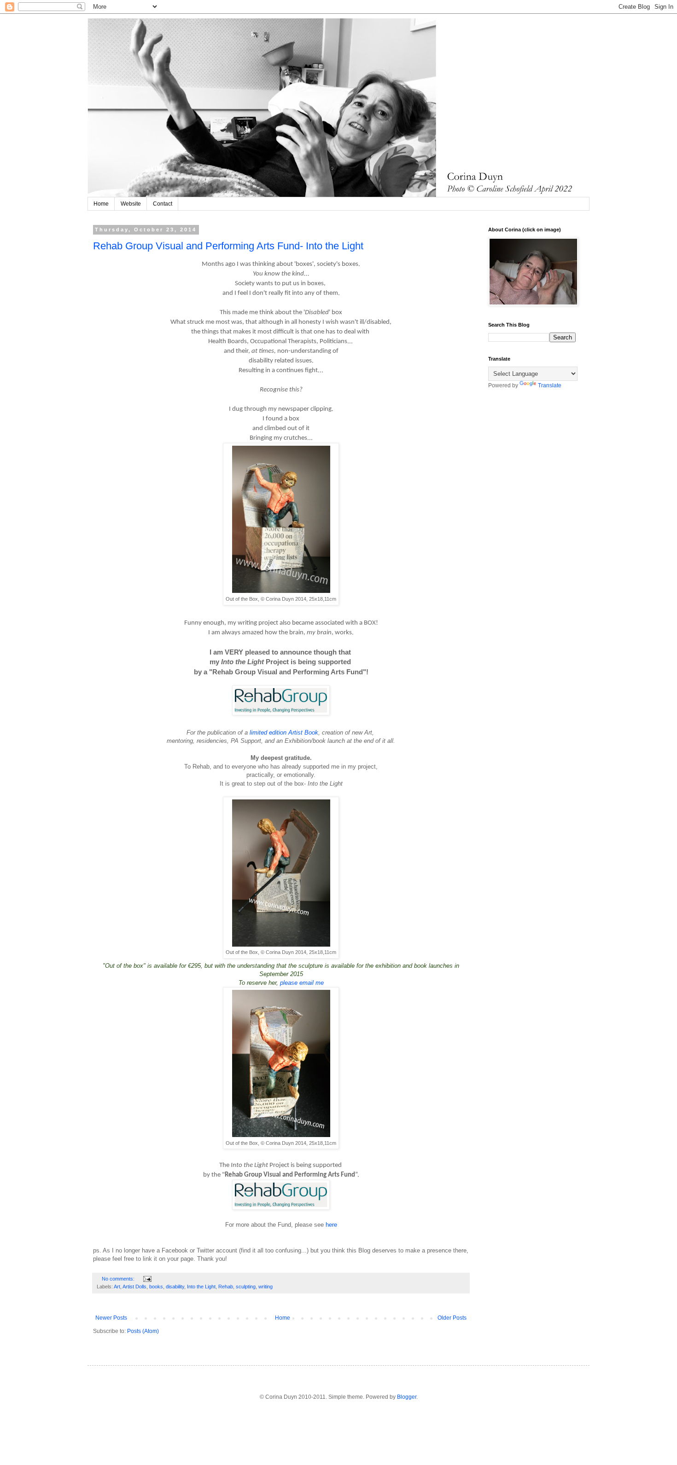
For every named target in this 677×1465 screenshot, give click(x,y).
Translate (549, 385)
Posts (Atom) (143, 1331)
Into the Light (201, 1286)
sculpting (246, 1286)
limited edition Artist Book (284, 732)
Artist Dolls (134, 1286)
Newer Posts (111, 1318)
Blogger (406, 1397)
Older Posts (452, 1318)
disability (175, 1286)
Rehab (225, 1286)
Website (131, 204)
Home (101, 204)
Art (117, 1286)
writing (265, 1286)
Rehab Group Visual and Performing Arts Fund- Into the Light (228, 246)
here (331, 1224)
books (156, 1286)
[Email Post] (147, 1278)
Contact (162, 204)
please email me (302, 982)
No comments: (119, 1278)
